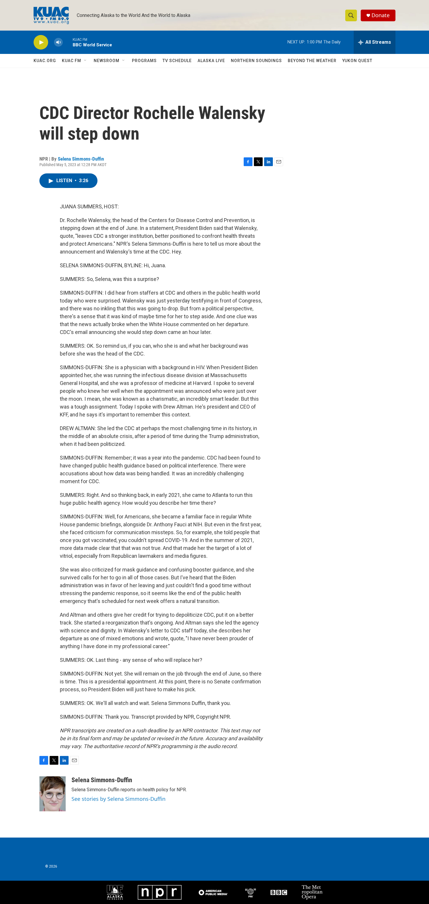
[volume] (58, 42)
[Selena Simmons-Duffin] (52, 793)
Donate (381, 15)
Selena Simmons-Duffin (81, 159)
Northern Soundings (256, 60)
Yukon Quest (357, 60)
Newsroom (106, 60)
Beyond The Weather (312, 60)
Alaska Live (211, 60)
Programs (144, 60)
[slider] (68, 42)
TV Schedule (177, 60)
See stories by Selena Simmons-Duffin (118, 798)
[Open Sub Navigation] (85, 60)
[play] (41, 42)
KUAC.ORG (45, 60)
